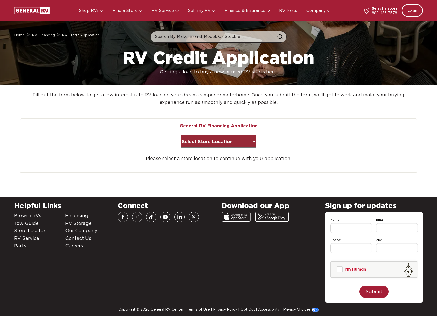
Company (316, 10)
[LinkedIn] (179, 217)
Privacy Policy (225, 309)
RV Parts (288, 10)
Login (412, 10)
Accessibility (269, 309)
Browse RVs (27, 215)
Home (19, 35)
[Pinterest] (194, 217)
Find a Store (126, 10)
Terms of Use (198, 309)
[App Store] (236, 217)
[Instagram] (137, 217)
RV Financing (43, 35)
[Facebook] (123, 217)
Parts (20, 245)
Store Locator (29, 230)
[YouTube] (165, 217)
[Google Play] (272, 217)
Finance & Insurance (246, 10)
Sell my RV (200, 10)
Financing (76, 215)
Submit (374, 291)
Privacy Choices (297, 309)
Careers (74, 245)
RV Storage (78, 223)
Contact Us (78, 238)
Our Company (81, 230)
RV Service (163, 10)
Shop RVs (89, 10)
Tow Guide (26, 223)
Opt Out (248, 309)
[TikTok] (151, 217)
